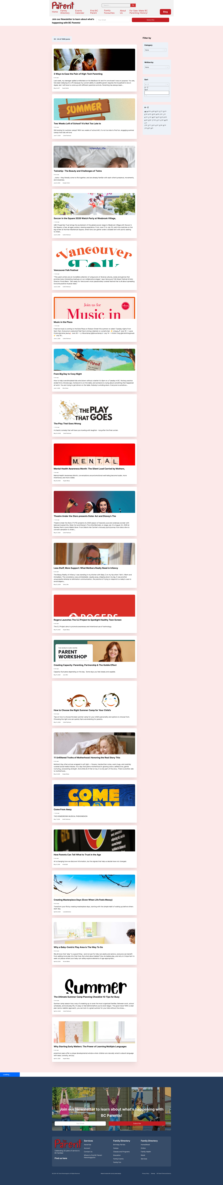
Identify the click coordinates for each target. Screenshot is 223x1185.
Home (55, 12)
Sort (146, 90)
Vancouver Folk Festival (66, 270)
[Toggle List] (146, 96)
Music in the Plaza (63, 322)
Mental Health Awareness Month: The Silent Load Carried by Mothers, (89, 468)
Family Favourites (109, 11)
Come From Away (63, 809)
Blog (165, 12)
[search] (133, 5)
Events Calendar (79, 12)
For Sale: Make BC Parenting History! (139, 12)
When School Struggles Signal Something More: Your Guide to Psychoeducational (85, 1147)
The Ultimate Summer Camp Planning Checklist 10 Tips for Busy (86, 997)
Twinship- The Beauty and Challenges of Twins (78, 171)
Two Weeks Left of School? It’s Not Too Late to (77, 123)
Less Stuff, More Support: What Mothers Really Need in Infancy (86, 568)
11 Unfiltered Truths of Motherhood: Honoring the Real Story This (87, 757)
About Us (123, 12)
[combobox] (157, 90)
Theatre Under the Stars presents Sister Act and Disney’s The (85, 516)
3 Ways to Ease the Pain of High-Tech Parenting (78, 74)
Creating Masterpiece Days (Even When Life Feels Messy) (83, 900)
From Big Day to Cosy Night (68, 374)
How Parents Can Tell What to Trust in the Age (77, 854)
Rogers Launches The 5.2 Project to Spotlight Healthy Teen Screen (88, 620)
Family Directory (65, 12)
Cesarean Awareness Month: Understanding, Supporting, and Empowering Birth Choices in (92, 1096)
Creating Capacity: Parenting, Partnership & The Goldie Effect (85, 665)
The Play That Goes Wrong (67, 423)
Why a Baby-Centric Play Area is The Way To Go (78, 947)
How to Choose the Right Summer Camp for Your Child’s (82, 710)
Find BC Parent (94, 12)
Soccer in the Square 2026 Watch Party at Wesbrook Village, (85, 218)
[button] (145, 112)
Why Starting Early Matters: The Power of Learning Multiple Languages (90, 1046)
